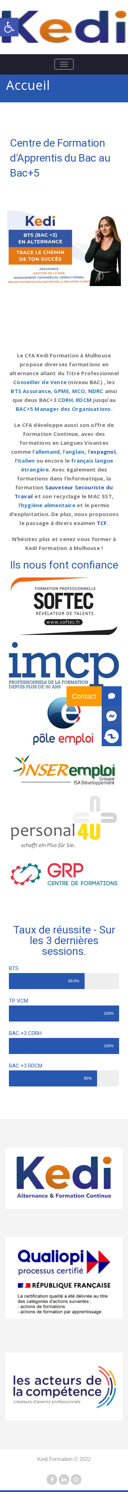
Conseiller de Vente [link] (39, 382)
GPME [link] (61, 390)
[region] (64, 248)
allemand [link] (47, 451)
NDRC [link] (95, 390)
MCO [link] (78, 390)
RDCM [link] (84, 399)
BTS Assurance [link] (31, 390)
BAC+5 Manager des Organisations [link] (63, 408)
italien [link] (25, 460)
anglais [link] (75, 451)
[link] (9, 27)
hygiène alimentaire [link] (48, 505)
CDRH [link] (65, 399)
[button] (112, 736)
